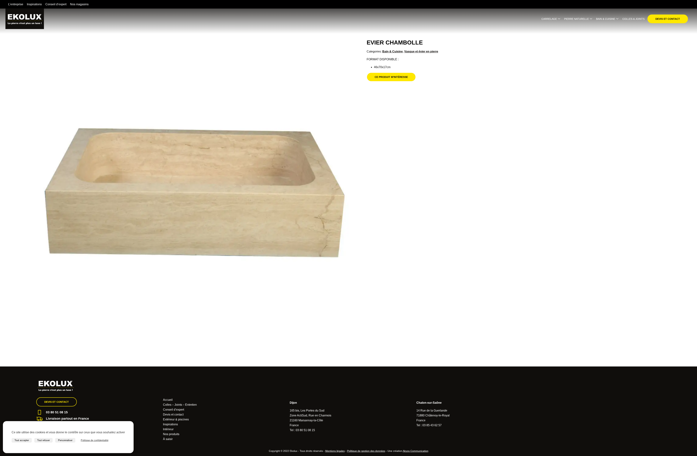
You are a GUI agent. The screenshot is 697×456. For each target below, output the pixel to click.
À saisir (168, 439)
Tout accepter (22, 440)
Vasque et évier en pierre (421, 51)
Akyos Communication (415, 450)
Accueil (168, 399)
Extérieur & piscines (176, 419)
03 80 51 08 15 (57, 412)
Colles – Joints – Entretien (180, 404)
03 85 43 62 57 (432, 425)
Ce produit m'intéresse (391, 77)
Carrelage (549, 18)
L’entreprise (15, 4)
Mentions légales (335, 450)
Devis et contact (667, 18)
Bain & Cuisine (605, 18)
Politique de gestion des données (366, 450)
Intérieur (168, 429)
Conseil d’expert (55, 4)
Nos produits (171, 434)
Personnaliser (65, 440)
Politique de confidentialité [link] (94, 440)
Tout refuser (43, 440)
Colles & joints (633, 18)
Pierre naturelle (576, 18)
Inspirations (34, 4)
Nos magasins (79, 4)
